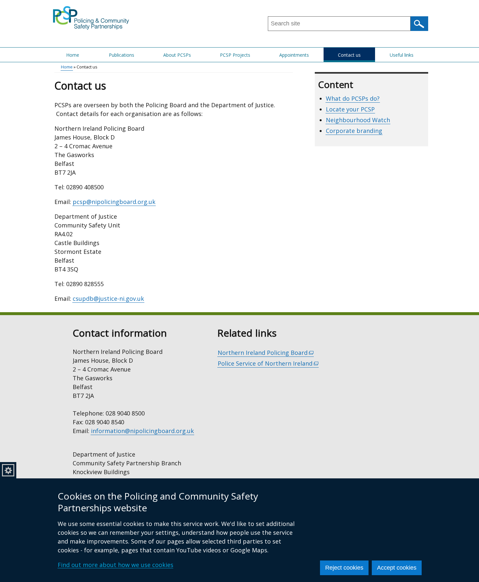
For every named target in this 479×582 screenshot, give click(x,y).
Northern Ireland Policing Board (266, 353)
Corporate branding (354, 131)
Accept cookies (396, 567)
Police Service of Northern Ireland (268, 363)
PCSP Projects (235, 55)
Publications (121, 55)
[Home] (91, 17)
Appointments (294, 55)
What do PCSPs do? (353, 98)
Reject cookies (344, 567)
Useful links (402, 55)
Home (72, 55)
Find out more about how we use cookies (115, 565)
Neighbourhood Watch (358, 120)
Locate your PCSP (350, 109)
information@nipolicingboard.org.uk (142, 431)
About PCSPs (177, 55)
